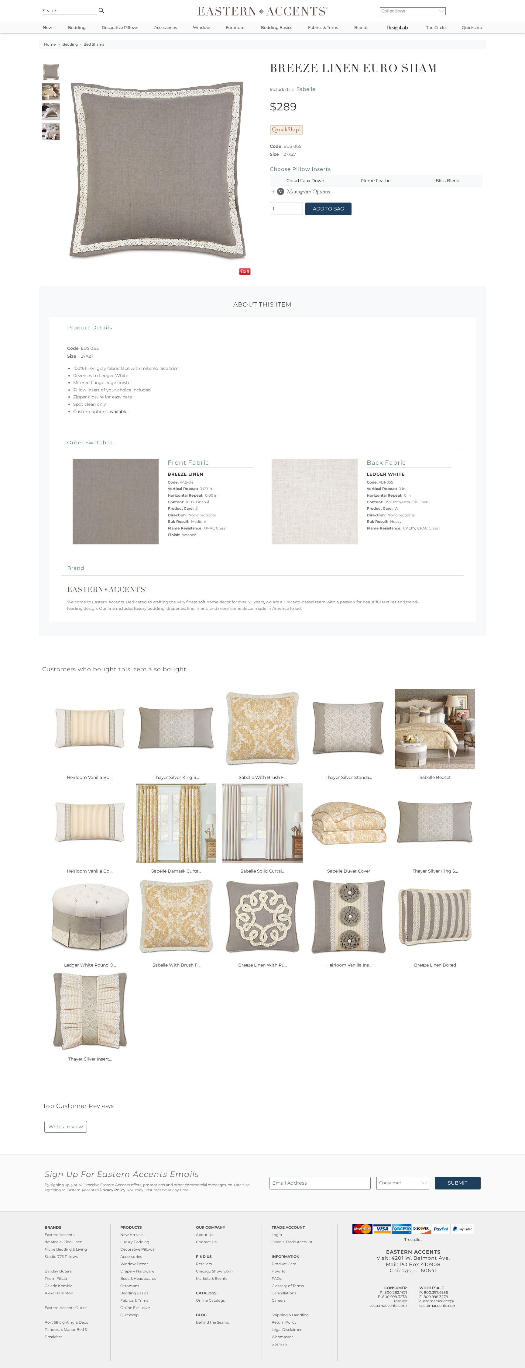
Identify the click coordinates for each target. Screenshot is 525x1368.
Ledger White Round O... (90, 965)
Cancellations (284, 1293)
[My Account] (477, 11)
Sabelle (306, 89)
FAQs (277, 1278)
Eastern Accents (59, 1234)
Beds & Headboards (138, 1278)
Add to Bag (328, 209)
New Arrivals (131, 1234)
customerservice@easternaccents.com (438, 1303)
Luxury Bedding (134, 1242)
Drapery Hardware (137, 1271)
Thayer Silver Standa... (349, 777)
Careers (279, 1300)
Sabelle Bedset (435, 777)
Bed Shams (94, 44)
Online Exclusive (135, 1307)
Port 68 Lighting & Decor (67, 1322)
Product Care (284, 1264)
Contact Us (206, 1242)
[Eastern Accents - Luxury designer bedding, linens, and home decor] (262, 11)
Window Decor (134, 1264)
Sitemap (279, 1344)
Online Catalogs (210, 1300)
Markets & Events (211, 1278)
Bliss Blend (447, 180)
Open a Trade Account (292, 1242)
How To (279, 1271)
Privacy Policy (112, 1190)
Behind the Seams (212, 1322)
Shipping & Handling (290, 1315)
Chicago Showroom (214, 1271)
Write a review (65, 1127)
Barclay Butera (58, 1271)
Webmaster (282, 1337)
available (118, 411)
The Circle (436, 27)
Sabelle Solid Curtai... (263, 871)
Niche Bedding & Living (66, 1249)
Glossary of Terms (288, 1285)
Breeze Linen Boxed (435, 965)
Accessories (165, 27)
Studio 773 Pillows (61, 1256)
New (47, 27)
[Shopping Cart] (481, 11)
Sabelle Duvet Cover (348, 871)
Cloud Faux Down (305, 180)
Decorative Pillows (120, 27)
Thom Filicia (56, 1278)
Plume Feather (376, 180)
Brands (361, 27)
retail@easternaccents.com (388, 1303)
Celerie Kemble (58, 1285)
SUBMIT (457, 1183)
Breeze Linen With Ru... (262, 965)
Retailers (204, 1264)
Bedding (77, 27)
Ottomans (129, 1285)
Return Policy (284, 1322)
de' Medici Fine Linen (63, 1242)
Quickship (472, 27)
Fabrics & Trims (323, 27)
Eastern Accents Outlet (66, 1307)
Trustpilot (413, 1239)
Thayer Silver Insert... (90, 1059)
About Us (204, 1234)
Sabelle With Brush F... (263, 777)
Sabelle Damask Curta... (176, 871)
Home (50, 44)
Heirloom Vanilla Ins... (349, 965)
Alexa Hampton (59, 1293)
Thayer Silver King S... (176, 777)
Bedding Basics (276, 27)
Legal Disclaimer (287, 1329)
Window (201, 27)
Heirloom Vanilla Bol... (90, 777)
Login (277, 1234)
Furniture (235, 27)
